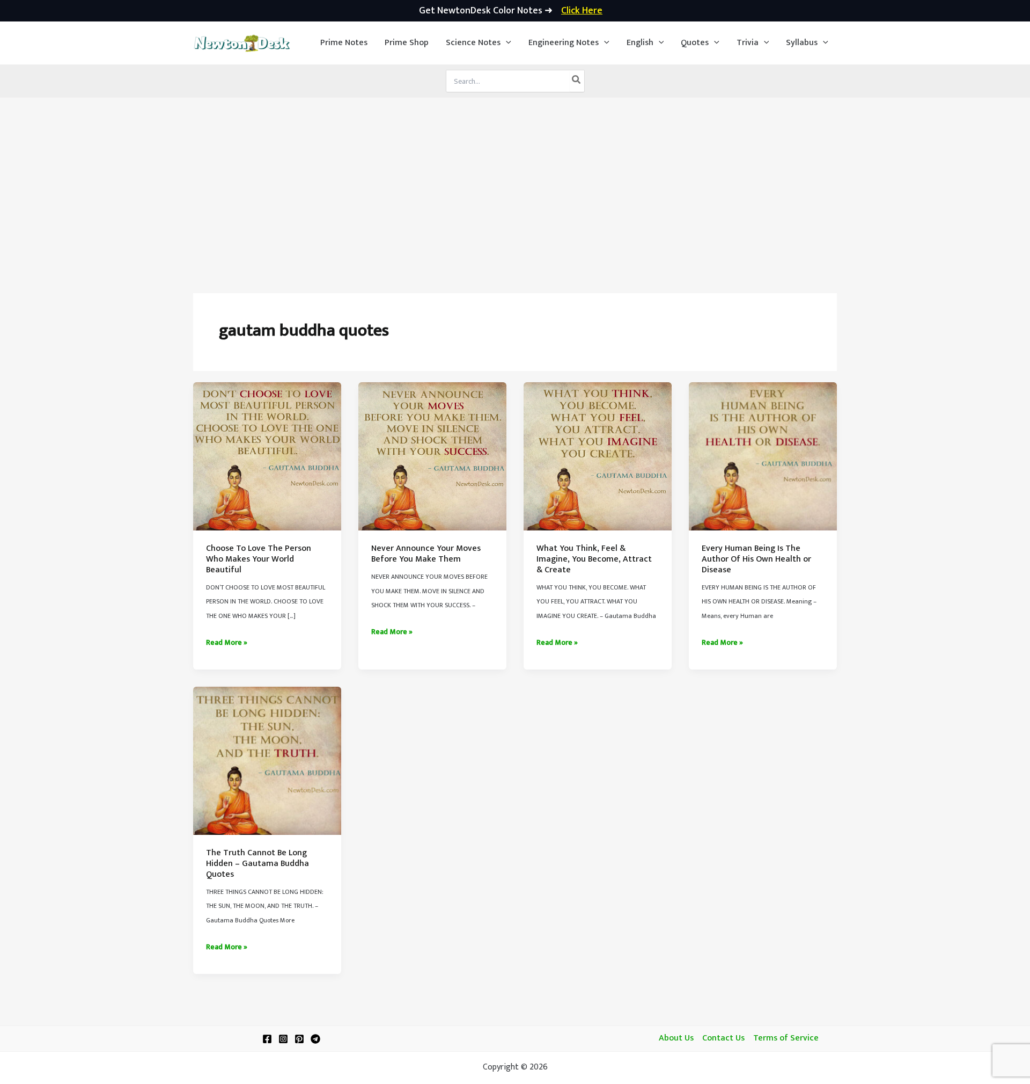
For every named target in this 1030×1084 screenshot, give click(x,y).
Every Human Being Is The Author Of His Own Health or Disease (756, 559)
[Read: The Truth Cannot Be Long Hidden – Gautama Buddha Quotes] (267, 760)
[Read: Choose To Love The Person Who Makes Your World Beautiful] (267, 456)
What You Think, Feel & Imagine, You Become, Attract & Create (594, 559)
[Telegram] (315, 1039)
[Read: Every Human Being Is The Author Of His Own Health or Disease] (763, 456)
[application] (506, 42)
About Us (676, 1038)
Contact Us (723, 1038)
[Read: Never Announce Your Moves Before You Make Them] (432, 456)
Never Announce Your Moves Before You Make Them (426, 553)
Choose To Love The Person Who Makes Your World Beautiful (258, 559)
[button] (478, 42)
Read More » (226, 643)
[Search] (577, 81)
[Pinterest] (299, 1039)
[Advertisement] (515, 178)
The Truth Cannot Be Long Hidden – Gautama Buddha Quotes (257, 863)
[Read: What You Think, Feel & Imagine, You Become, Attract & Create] (598, 456)
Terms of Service (786, 1038)
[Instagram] (283, 1039)
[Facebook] (267, 1039)
